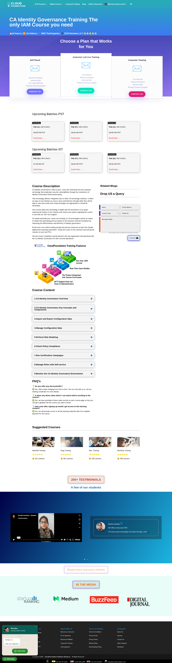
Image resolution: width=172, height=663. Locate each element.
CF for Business (66, 635)
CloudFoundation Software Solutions (57, 657)
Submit (132, 238)
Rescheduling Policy (95, 647)
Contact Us (120, 639)
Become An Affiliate (67, 639)
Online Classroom (95, 4)
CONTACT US (35, 92)
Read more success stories (86, 569)
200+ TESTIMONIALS (86, 479)
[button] (36, 627)
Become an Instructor (67, 632)
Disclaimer (120, 647)
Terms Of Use (93, 635)
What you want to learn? (117, 4)
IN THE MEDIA (86, 584)
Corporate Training (73, 4)
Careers (119, 635)
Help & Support (122, 643)
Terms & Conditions (95, 632)
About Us (120, 632)
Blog (84, 4)
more (146, 532)
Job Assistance (65, 647)
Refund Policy (93, 643)
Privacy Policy (93, 639)
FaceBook (38, 632)
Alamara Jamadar (114, 524)
